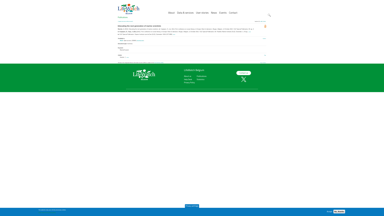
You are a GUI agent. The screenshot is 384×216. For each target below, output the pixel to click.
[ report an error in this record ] (125, 21)
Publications (123, 17)
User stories (202, 13)
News (214, 13)
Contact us (243, 73)
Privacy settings (192, 205)
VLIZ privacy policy (159, 62)
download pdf (140, 40)
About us (187, 76)
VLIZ (121, 40)
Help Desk (188, 79)
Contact (233, 13)
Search (269, 15)
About (171, 13)
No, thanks (339, 211)
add (261, 21)
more (250, 31)
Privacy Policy (189, 82)
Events (223, 13)
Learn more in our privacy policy (47, 213)
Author (264, 38)
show (264, 21)
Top (265, 55)
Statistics (200, 79)
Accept (329, 211)
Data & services (185, 13)
